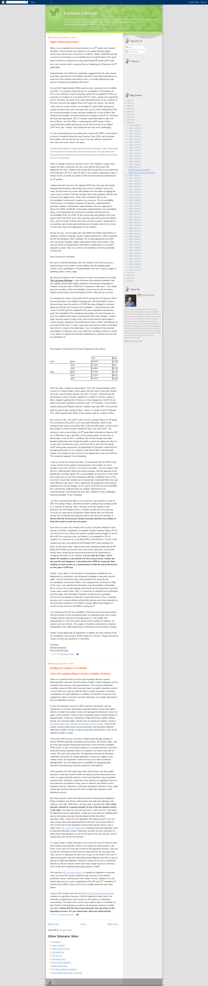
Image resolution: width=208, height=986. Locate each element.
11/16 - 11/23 (134, 142)
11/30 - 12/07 (134, 136)
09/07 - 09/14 (134, 167)
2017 (129, 114)
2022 (129, 103)
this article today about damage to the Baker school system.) (77, 724)
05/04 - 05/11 (134, 223)
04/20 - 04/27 (134, 228)
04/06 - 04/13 (134, 234)
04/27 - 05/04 (134, 225)
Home (83, 924)
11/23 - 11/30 (134, 139)
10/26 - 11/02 (134, 150)
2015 (129, 120)
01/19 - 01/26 (134, 264)
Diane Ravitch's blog (61, 949)
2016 (129, 117)
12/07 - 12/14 (134, 134)
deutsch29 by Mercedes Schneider (67, 973)
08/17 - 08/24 (134, 181)
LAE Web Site (58, 952)
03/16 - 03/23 (134, 242)
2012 (129, 275)
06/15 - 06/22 (134, 206)
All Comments (133, 52)
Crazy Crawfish (58, 945)
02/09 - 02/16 (134, 256)
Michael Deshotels (147, 295)
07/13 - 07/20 (134, 195)
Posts (130, 47)
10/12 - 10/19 (134, 156)
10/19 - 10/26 (134, 153)
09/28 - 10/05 (134, 161)
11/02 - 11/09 (134, 148)
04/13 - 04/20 (134, 231)
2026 (129, 100)
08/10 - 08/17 (134, 184)
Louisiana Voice (58, 959)
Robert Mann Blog (59, 966)
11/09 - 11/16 (134, 145)
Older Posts (113, 924)
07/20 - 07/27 (134, 192)
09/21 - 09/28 (134, 164)
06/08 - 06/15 (134, 209)
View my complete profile (133, 341)
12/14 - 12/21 (134, 131)
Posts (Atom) (66, 930)
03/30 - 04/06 (134, 236)
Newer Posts (53, 924)
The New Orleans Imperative (64, 969)
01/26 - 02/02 (134, 261)
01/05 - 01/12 (134, 270)
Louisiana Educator (80, 13)
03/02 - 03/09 (134, 248)
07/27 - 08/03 (134, 189)
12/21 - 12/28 (134, 128)
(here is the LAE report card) (72, 828)
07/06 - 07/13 (134, 198)
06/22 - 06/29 (134, 203)
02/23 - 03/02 (134, 250)
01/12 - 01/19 (134, 267)
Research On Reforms (61, 962)
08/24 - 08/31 (134, 178)
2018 (129, 111)
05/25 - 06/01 (134, 214)
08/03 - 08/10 (134, 186)
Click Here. (105, 673)
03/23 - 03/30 (134, 239)
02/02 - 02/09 (134, 259)
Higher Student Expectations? (64, 41)
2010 (129, 281)
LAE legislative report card (74, 872)
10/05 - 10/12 (134, 159)
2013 (129, 273)
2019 (129, 109)
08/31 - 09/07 (134, 175)
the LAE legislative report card (97, 893)
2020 (129, 106)
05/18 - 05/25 (134, 217)
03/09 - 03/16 (134, 245)
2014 (129, 122)
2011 (129, 278)
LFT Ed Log (57, 955)
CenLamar (56, 942)
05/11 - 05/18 (134, 220)
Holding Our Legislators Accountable (68, 668)
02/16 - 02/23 (134, 253)
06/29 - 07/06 (134, 200)
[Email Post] (77, 654)
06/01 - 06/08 (134, 211)
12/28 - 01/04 (134, 125)
